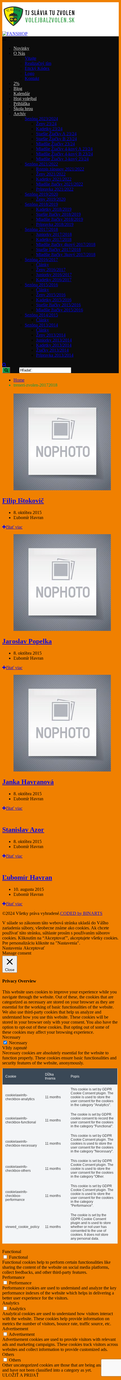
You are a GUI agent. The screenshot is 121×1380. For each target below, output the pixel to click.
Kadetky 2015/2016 (53, 299)
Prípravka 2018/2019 (54, 224)
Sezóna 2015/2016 (41, 284)
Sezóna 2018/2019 (41, 204)
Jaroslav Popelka (27, 641)
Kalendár (22, 93)
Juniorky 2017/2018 (54, 234)
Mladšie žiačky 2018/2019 (59, 219)
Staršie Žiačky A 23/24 (56, 133)
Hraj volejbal (25, 98)
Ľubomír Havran (27, 877)
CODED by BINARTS (81, 913)
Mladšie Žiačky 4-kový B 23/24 (64, 154)
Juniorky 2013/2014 (54, 340)
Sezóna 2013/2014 (41, 325)
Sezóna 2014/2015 (41, 315)
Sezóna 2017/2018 (41, 229)
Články (42, 264)
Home (19, 380)
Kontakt (32, 78)
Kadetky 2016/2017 (53, 279)
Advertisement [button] (15, 1328)
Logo (29, 73)
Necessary (18, 1042)
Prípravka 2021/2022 (54, 189)
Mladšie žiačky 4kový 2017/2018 (65, 244)
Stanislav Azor (23, 829)
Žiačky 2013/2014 (52, 350)
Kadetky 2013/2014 (53, 345)
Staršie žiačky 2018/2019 (58, 214)
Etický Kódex (37, 68)
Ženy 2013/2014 (51, 335)
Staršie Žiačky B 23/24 (56, 138)
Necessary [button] (11, 1037)
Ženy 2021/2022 (51, 174)
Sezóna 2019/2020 (41, 194)
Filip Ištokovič (23, 500)
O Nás (19, 53)
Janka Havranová (28, 781)
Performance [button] (13, 1277)
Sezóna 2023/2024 (41, 118)
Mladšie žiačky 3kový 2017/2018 (65, 254)
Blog (18, 88)
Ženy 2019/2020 (51, 199)
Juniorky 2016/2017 (54, 274)
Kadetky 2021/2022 (53, 179)
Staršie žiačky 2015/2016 (58, 304)
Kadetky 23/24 (49, 128)
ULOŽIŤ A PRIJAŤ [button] (20, 1375)
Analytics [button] (10, 1303)
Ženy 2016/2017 (51, 269)
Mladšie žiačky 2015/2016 (59, 309)
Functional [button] (11, 1251)
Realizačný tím (38, 63)
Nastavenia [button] (12, 948)
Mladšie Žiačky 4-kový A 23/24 (64, 148)
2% (16, 83)
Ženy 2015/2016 (51, 294)
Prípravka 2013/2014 (54, 355)
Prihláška (22, 103)
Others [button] (8, 1354)
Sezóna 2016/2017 (41, 259)
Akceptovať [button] (34, 948)
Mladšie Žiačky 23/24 (55, 143)
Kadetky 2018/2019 (53, 209)
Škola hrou (23, 108)
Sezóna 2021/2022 (41, 164)
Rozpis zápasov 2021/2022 (60, 169)
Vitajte (30, 58)
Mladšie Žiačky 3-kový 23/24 (62, 159)
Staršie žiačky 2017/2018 (58, 249)
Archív (20, 113)
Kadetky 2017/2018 (53, 239)
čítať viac (14, 527)
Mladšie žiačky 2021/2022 (59, 184)
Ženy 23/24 (46, 123)
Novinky (21, 48)
